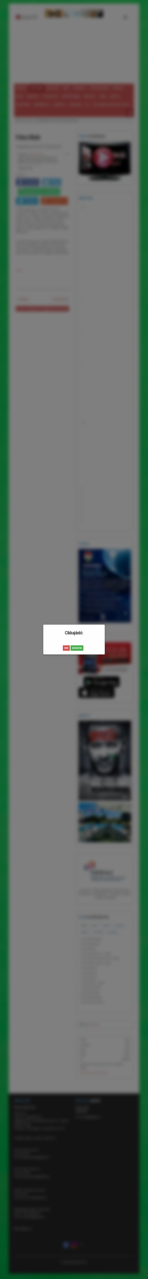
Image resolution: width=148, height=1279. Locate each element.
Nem (66, 648)
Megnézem (77, 648)
